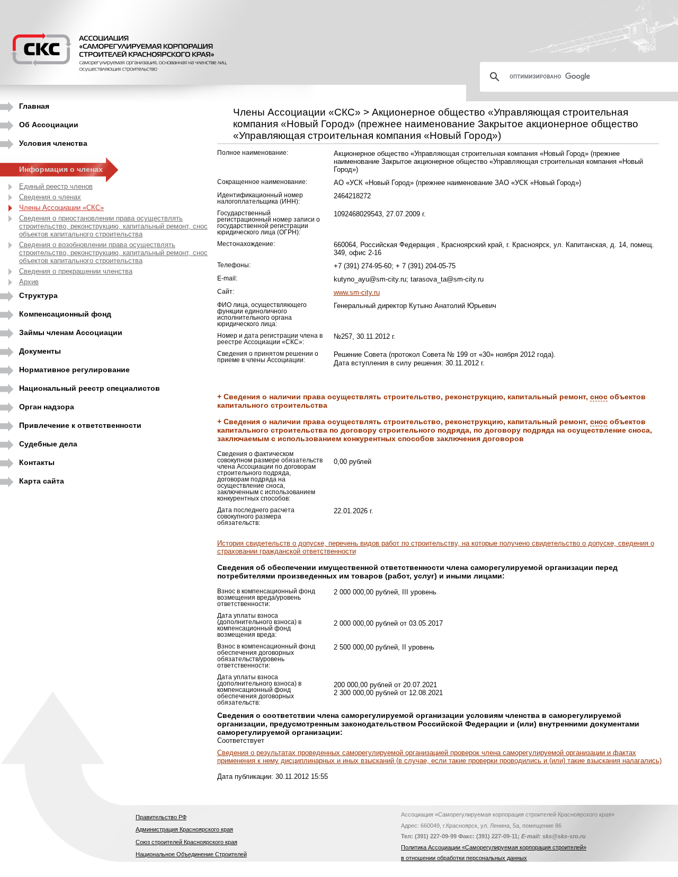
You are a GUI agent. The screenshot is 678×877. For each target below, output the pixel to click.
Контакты (37, 462)
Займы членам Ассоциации (70, 332)
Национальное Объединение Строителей (191, 854)
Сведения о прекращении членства (75, 271)
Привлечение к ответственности (80, 425)
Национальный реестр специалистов (89, 388)
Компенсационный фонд (65, 314)
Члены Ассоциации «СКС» (61, 208)
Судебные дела (48, 444)
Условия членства (53, 143)
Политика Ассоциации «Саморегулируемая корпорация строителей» (493, 847)
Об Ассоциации (48, 124)
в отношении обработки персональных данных (464, 858)
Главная (34, 106)
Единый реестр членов (56, 186)
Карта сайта (41, 481)
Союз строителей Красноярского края (186, 842)
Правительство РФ (161, 817)
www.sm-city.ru (357, 292)
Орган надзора (46, 406)
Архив (29, 282)
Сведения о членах (50, 197)
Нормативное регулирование (74, 369)
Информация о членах (61, 169)
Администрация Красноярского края (184, 829)
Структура (38, 295)
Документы (40, 351)
